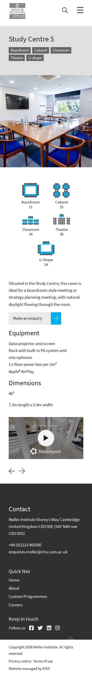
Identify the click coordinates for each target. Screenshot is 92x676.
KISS (46, 668)
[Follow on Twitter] (38, 628)
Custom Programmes (28, 596)
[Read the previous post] (12, 470)
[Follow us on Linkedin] (47, 628)
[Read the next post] (21, 471)
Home (14, 580)
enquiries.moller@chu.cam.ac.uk (38, 552)
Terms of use (43, 661)
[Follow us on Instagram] (55, 628)
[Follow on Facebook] (29, 628)
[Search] (65, 12)
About (14, 588)
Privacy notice (20, 661)
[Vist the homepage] (17, 11)
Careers (15, 605)
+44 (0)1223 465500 (25, 545)
